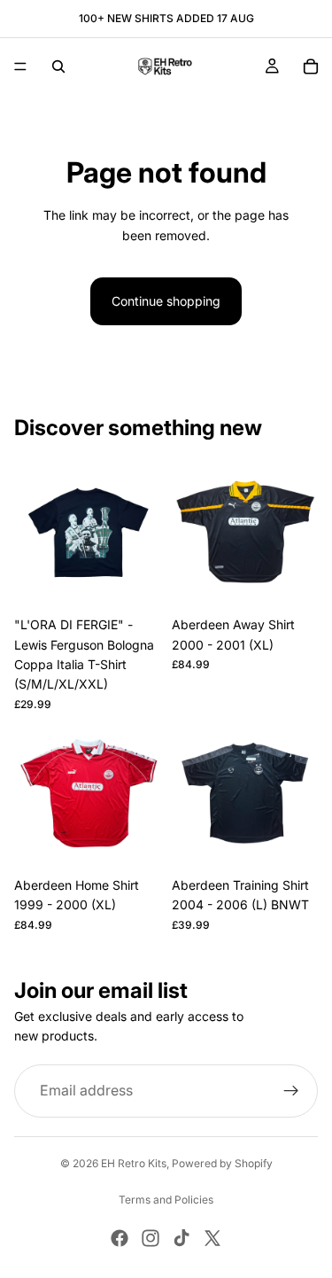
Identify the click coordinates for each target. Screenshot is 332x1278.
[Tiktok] (181, 1238)
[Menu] (20, 66)
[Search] (58, 66)
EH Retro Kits (133, 1163)
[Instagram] (150, 1238)
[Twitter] (212, 1238)
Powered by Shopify (222, 1163)
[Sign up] (291, 1091)
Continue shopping (166, 300)
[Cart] (310, 66)
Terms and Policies (166, 1199)
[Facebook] (119, 1238)
